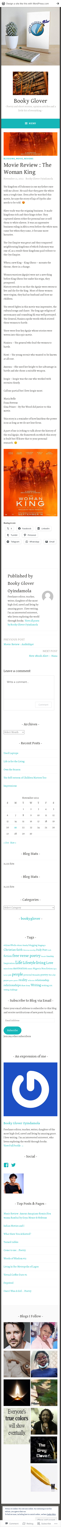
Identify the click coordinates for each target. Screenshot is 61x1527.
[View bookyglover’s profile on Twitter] (14, 1165)
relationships (12, 985)
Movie (19, 158)
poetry (44, 974)
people (17, 974)
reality (23, 980)
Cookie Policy (51, 1514)
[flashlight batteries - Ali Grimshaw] (17, 1393)
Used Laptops (11, 753)
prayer (6, 980)
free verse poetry (26, 955)
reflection (31, 980)
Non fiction (47, 968)
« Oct (6, 842)
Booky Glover (30, 101)
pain (9, 975)
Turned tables (11, 1242)
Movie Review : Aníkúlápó (19, 642)
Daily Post (41, 950)
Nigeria (37, 968)
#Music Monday (22, 945)
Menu (32, 123)
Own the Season (12, 769)
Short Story (25, 985)
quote (11, 980)
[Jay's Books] (44, 1393)
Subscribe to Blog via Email (30, 1001)
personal (27, 974)
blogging (33, 945)
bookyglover (30, 919)
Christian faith (13, 950)
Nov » (13, 842)
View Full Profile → (14, 1145)
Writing (36, 985)
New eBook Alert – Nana (43, 653)
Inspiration (9, 963)
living (41, 962)
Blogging (9, 158)
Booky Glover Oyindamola (39, 178)
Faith (49, 950)
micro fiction (8, 968)
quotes (15, 980)
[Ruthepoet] (44, 1365)
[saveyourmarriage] (17, 1336)
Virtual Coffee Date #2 (15, 1275)
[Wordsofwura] (44, 1479)
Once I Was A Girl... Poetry (17, 1291)
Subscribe (12, 1030)
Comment (43, 704)
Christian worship (29, 950)
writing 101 (47, 985)
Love (49, 962)
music (30, 968)
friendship (50, 956)
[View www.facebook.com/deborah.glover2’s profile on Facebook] (7, 1165)
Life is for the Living (14, 761)
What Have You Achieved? (17, 1234)
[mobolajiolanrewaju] (44, 1422)
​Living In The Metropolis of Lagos (21, 1266)
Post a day (52, 975)
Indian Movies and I (14, 1226)
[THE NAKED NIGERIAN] (17, 1427)
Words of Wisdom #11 (15, 1258)
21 (15, 827)
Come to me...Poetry (15, 1250)
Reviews (28, 158)
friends (43, 956)
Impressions (10, 786)
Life (18, 962)
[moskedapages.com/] (44, 1336)
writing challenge (10, 989)
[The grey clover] (43, 1450)
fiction (8, 956)
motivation (20, 968)
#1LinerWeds (10, 945)
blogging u (42, 945)
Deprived (8, 1283)
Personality (36, 975)
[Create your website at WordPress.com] (30, 3)
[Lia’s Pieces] (17, 1365)
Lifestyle (29, 962)
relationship (42, 980)
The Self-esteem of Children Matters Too (25, 777)
